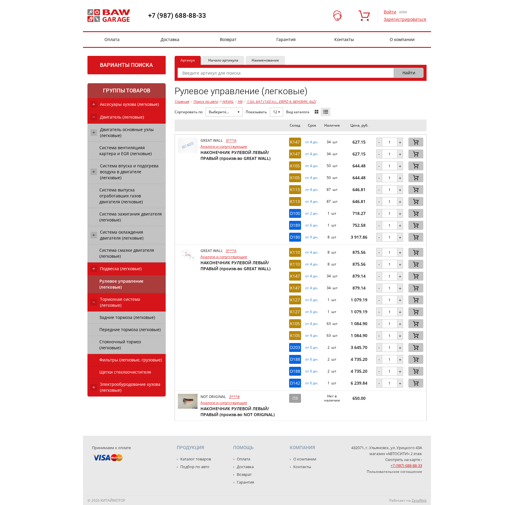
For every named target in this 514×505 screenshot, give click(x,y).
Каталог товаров (195, 459)
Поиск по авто (205, 101)
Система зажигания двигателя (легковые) (130, 217)
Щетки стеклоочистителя (125, 372)
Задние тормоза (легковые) (127, 317)
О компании (402, 39)
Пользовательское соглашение (394, 471)
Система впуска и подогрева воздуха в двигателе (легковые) (129, 171)
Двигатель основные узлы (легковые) (127, 132)
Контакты (344, 39)
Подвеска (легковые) (121, 268)
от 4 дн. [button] (311, 142)
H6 (240, 101)
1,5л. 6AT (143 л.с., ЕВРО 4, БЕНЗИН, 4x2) (281, 101)
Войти (390, 12)
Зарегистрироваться (405, 19)
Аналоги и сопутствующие (223, 146)
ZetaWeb (419, 500)
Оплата (112, 39)
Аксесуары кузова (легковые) (129, 104)
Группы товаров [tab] (126, 90)
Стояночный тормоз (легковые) (120, 344)
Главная (182, 101)
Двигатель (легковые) (122, 117)
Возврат (228, 39)
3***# (234, 396)
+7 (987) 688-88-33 (177, 16)
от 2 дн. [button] (311, 213)
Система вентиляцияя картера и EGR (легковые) (125, 150)
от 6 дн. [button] (311, 225)
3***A (231, 140)
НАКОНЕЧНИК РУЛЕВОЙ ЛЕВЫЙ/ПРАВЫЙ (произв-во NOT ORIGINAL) (237, 411)
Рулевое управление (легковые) (121, 284)
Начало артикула (223, 60)
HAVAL (227, 101)
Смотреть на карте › (403, 459)
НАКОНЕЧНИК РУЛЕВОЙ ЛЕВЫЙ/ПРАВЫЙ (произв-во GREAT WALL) (235, 155)
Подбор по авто (194, 466)
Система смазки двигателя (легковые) (126, 253)
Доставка (170, 39)
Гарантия (286, 39)
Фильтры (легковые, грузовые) (130, 360)
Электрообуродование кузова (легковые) (130, 387)
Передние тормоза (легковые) (130, 329)
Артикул (188, 60)
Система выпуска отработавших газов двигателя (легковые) (121, 195)
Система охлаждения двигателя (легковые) (121, 235)
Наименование (265, 60)
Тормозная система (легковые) (120, 302)
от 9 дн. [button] (311, 237)
